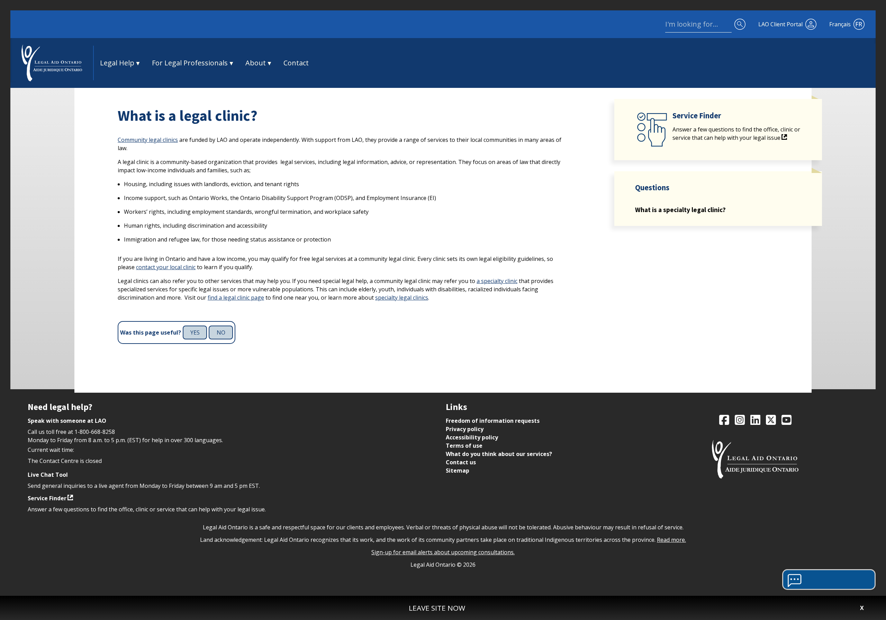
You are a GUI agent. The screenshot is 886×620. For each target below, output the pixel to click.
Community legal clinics (148, 140)
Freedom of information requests (493, 421)
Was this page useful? (150, 332)
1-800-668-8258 (94, 432)
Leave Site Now (437, 608)
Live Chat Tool (48, 474)
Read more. (671, 540)
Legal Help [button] (117, 62)
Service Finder (47, 498)
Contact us (461, 462)
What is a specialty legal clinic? (680, 210)
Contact (296, 62)
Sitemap (457, 470)
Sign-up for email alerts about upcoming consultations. (443, 552)
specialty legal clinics (401, 297)
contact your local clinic (166, 267)
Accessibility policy (472, 437)
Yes (195, 332)
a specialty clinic (497, 281)
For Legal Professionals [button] (190, 62)
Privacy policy (464, 429)
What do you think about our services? (499, 454)
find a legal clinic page (236, 297)
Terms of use (464, 445)
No (221, 332)
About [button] (255, 62)
